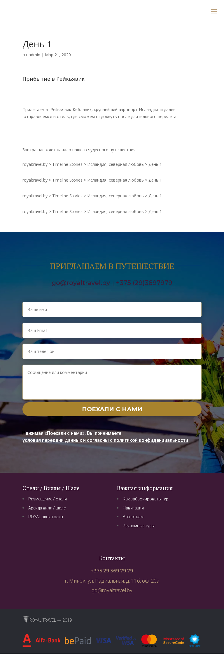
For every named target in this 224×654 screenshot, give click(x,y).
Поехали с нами (112, 409)
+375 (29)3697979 (144, 283)
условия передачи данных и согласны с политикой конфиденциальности (105, 440)
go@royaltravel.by (81, 283)
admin (34, 54)
